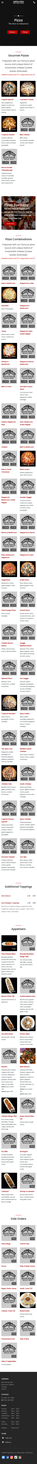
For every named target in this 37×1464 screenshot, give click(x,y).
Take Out (8, 1438)
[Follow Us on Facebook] (7, 1457)
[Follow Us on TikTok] (15, 1457)
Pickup (25, 32)
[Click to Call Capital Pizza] (34, 2)
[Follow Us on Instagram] (11, 1457)
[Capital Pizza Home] (18, 2)
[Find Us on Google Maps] (20, 1457)
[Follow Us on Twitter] (3, 1457)
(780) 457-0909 (8, 1398)
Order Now (10, 224)
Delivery (12, 32)
